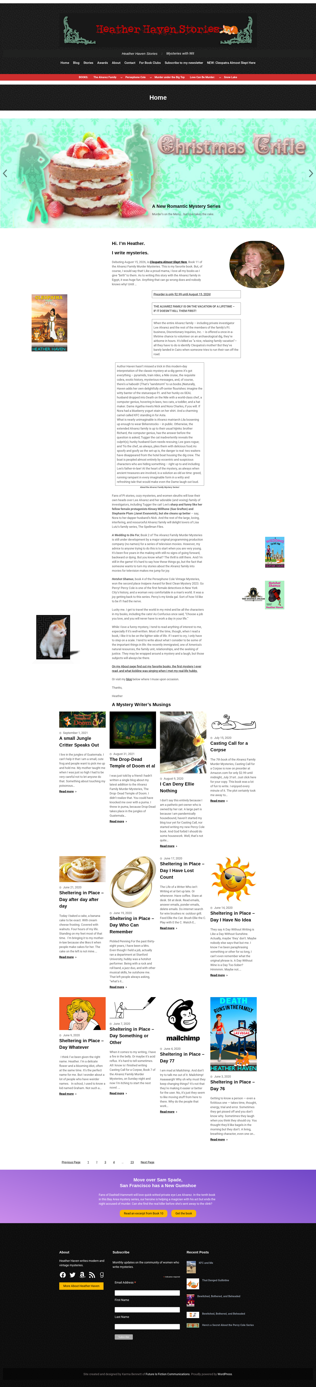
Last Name (122, 1317)
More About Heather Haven (81, 1286)
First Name (122, 1300)
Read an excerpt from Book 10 (143, 1213)
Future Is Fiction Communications (168, 1374)
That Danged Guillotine (215, 1280)
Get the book (183, 1213)
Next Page (147, 1162)
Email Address (125, 1282)
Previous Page (71, 1162)
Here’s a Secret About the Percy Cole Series (228, 1325)
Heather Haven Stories (140, 53)
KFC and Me (206, 1262)
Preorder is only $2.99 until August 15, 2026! (182, 294)
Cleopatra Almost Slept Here (168, 262)
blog (129, 679)
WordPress (225, 1374)
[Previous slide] (5, 173)
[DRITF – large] (233, 1034)
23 (132, 1162)
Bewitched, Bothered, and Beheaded (218, 1296)
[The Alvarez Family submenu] (121, 77)
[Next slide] (311, 173)
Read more (66, 791)
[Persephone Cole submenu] (151, 77)
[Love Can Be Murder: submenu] (220, 77)
